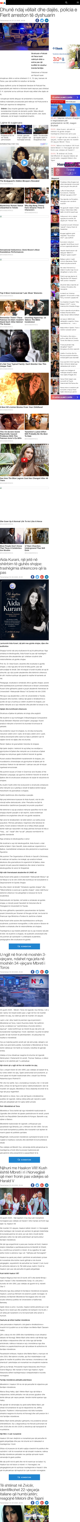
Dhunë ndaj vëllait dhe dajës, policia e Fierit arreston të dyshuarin (38, 12)
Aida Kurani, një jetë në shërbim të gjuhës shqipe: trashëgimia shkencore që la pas (63, 131)
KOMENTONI (26, 946)
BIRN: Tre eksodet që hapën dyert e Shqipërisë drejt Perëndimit (40, 139)
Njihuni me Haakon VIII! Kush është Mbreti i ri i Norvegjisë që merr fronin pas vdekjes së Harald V (65, 148)
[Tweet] (42, 22)
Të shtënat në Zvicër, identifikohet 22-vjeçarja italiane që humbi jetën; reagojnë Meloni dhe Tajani (22, 1491)
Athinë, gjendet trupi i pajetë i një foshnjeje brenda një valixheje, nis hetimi (24, 140)
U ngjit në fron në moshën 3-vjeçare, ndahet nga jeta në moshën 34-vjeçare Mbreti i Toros (65, 139)
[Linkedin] (46, 22)
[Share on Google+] (42, 578)
